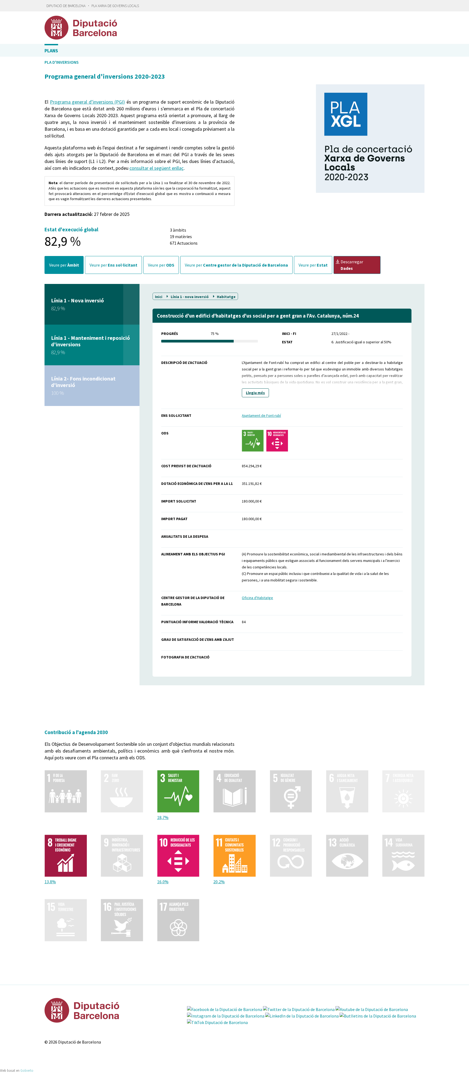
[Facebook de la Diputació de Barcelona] (224, 1009)
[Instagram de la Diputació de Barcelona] (225, 1016)
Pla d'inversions (62, 62)
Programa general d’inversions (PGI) (87, 102)
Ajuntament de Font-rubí (261, 415)
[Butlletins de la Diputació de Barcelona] (378, 1016)
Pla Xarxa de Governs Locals (115, 6)
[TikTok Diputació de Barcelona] (217, 1022)
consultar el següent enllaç (156, 168)
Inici (159, 296)
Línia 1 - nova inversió (190, 296)
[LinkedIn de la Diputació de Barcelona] (302, 1016)
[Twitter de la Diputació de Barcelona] (299, 1009)
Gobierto (26, 1070)
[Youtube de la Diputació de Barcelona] (371, 1009)
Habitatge (226, 296)
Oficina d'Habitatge (257, 597)
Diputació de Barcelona (65, 6)
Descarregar (352, 265)
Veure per (64, 265)
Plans (51, 50)
